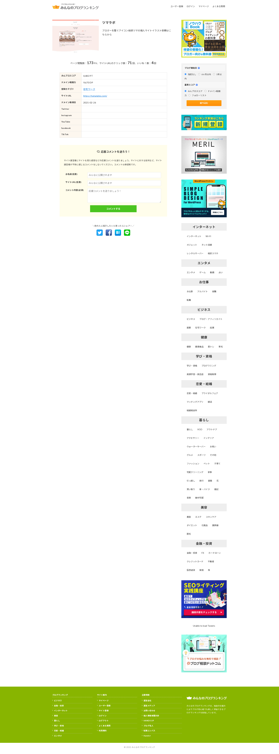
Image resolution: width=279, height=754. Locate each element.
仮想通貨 (191, 570)
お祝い (213, 446)
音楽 (189, 497)
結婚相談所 (192, 410)
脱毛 (189, 534)
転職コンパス (149, 730)
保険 (201, 570)
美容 (189, 517)
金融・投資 (192, 553)
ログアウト (104, 720)
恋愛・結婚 (192, 393)
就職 (214, 291)
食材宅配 (199, 497)
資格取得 (212, 374)
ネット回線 (207, 245)
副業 (189, 327)
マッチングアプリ (195, 402)
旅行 (201, 480)
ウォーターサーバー (196, 446)
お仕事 (190, 291)
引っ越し (191, 480)
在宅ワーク (89, 89)
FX (203, 553)
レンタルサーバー (195, 253)
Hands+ (147, 736)
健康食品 (199, 346)
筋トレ (211, 346)
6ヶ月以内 (206, 74)
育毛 (221, 346)
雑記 (216, 489)
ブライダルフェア (210, 393)
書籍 (210, 480)
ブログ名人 (148, 726)
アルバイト (202, 291)
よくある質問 (104, 726)
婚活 (210, 402)
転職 (189, 300)
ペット (207, 463)
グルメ (190, 455)
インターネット (194, 236)
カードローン (214, 553)
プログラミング (209, 365)
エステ (198, 517)
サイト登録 (104, 710)
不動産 (211, 561)
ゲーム (202, 272)
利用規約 (103, 730)
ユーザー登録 (104, 705)
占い (221, 272)
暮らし (190, 429)
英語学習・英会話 (195, 374)
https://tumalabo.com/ (95, 95)
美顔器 (215, 525)
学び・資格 (192, 365)
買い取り (191, 489)
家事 (210, 472)
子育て (217, 463)
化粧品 (205, 525)
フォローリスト (199, 95)
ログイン (103, 715)
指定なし (192, 74)
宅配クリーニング (195, 472)
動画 (212, 272)
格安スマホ (213, 253)
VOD (199, 429)
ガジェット (192, 245)
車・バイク (204, 489)
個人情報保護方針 (151, 715)
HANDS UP (149, 720)
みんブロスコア (195, 91)
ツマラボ (108, 23)
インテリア (208, 438)
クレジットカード (195, 561)
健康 (189, 346)
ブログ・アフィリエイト (210, 319)
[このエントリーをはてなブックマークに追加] (118, 234)
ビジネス (191, 319)
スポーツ (201, 455)
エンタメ (191, 272)
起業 (212, 327)
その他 (213, 455)
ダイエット (192, 525)
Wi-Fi (208, 236)
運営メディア (149, 705)
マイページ (104, 700)
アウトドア (212, 429)
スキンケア (211, 517)
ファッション (193, 463)
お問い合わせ (149, 710)
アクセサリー (193, 438)
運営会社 (147, 700)
